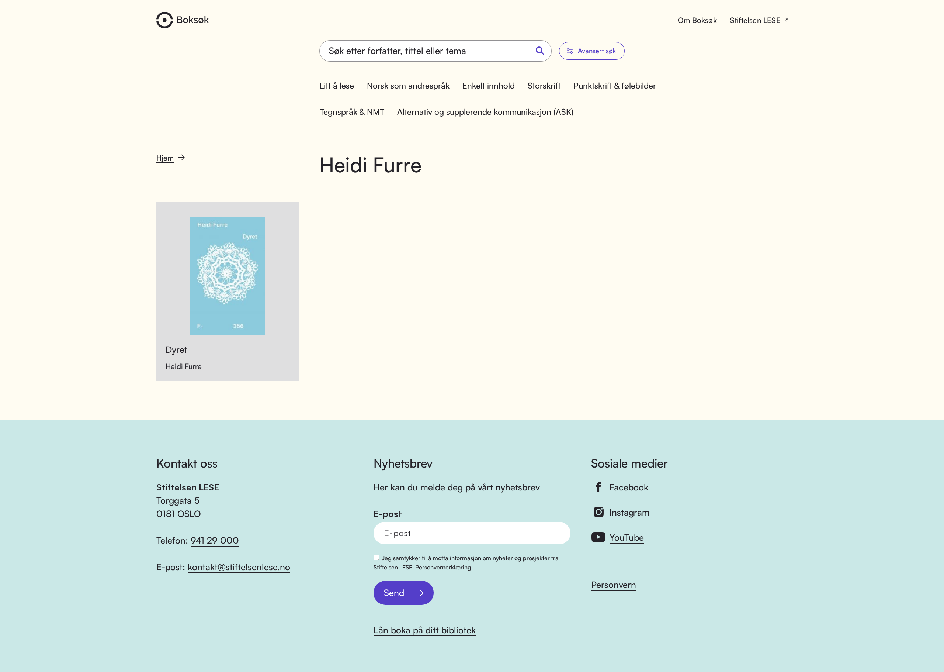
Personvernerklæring (443, 567)
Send (394, 592)
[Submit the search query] (540, 51)
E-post (388, 514)
